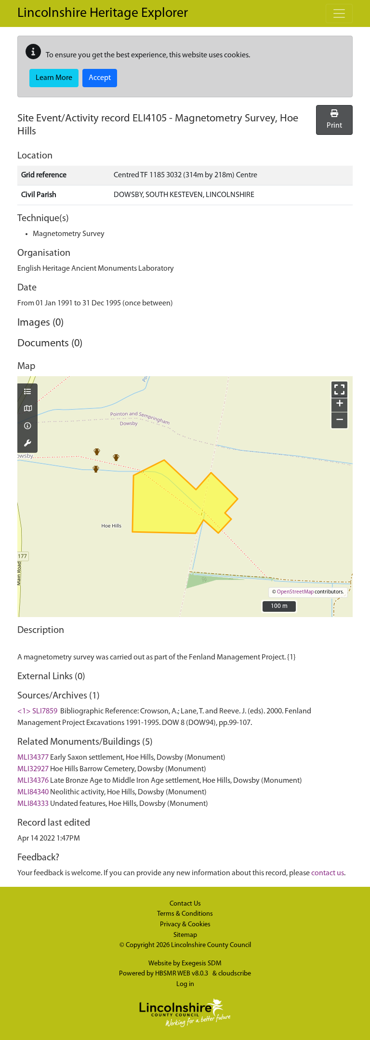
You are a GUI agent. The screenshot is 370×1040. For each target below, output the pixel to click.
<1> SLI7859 (37, 711)
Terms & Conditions (185, 914)
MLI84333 (33, 804)
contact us (327, 873)
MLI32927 (33, 769)
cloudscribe (234, 973)
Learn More (54, 78)
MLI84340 (33, 792)
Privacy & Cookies (185, 924)
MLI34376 (33, 781)
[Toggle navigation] (339, 13)
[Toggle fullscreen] (339, 389)
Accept (100, 78)
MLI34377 (33, 758)
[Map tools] (27, 444)
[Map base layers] (27, 409)
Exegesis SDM (202, 963)
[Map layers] (27, 392)
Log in (185, 984)
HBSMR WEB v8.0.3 (182, 973)
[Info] (27, 426)
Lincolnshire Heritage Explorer (102, 13)
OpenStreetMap (295, 592)
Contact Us (185, 904)
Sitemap (185, 935)
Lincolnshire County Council (211, 945)
